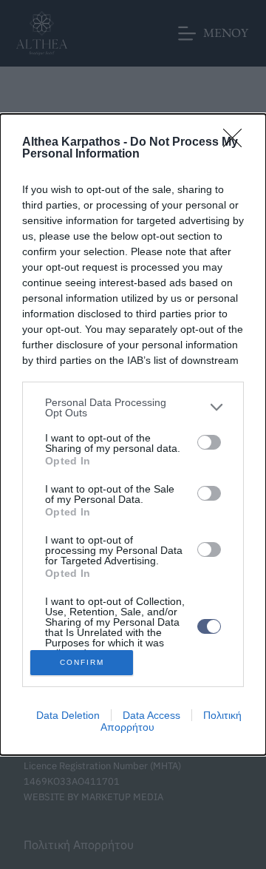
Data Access (151, 715)
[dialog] (133, 435)
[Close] (237, 143)
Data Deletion (68, 715)
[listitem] (133, 407)
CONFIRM (82, 662)
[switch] (209, 442)
